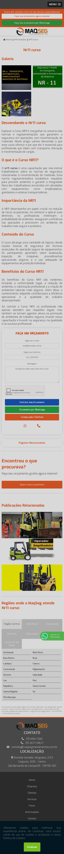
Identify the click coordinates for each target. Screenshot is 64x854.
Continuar (32, 847)
